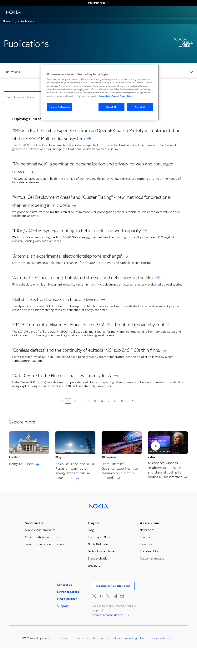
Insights (93, 523)
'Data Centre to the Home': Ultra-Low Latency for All (62, 375)
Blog (91, 530)
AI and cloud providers (40, 530)
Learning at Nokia (99, 537)
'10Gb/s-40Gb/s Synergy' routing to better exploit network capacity (76, 231)
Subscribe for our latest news (113, 586)
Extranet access (68, 592)
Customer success (152, 558)
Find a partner (67, 599)
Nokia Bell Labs (98, 544)
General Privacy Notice (122, 96)
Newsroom (147, 530)
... (15, 22)
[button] (168, 442)
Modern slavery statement (156, 638)
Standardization (98, 558)
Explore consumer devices (107, 616)
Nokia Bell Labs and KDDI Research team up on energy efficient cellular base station (74, 471)
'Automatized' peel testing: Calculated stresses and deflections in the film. (83, 278)
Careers (145, 537)
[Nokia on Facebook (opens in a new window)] (115, 596)
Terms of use (101, 638)
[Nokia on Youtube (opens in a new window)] (101, 596)
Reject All (111, 107)
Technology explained (102, 551)
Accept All (140, 107)
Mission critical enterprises (43, 537)
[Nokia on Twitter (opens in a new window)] (108, 596)
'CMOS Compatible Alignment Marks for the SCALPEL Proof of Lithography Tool (88, 325)
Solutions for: (34, 523)
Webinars (94, 565)
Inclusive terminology (124, 638)
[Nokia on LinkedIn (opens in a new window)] (122, 596)
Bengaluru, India (21, 464)
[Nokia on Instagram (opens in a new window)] (94, 596)
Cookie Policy (105, 96)
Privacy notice (81, 638)
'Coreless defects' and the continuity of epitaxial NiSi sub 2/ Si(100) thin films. (86, 350)
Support (62, 606)
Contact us (64, 585)
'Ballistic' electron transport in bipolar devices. (55, 299)
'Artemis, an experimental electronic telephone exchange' (67, 256)
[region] (100, 92)
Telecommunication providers (44, 544)
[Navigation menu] (187, 13)
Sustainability (149, 551)
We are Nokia (149, 523)
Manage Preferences (59, 107)
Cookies (65, 638)
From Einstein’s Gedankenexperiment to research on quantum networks (120, 471)
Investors (146, 544)
